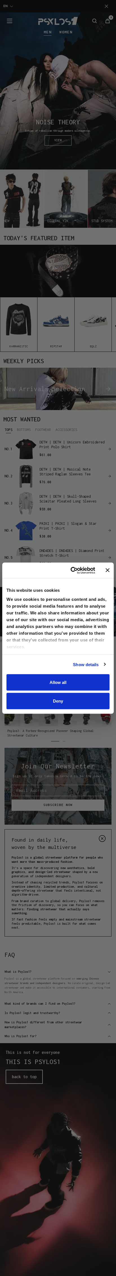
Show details (86, 664)
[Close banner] (108, 570)
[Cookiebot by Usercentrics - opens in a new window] (71, 570)
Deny (58, 700)
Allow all (58, 682)
